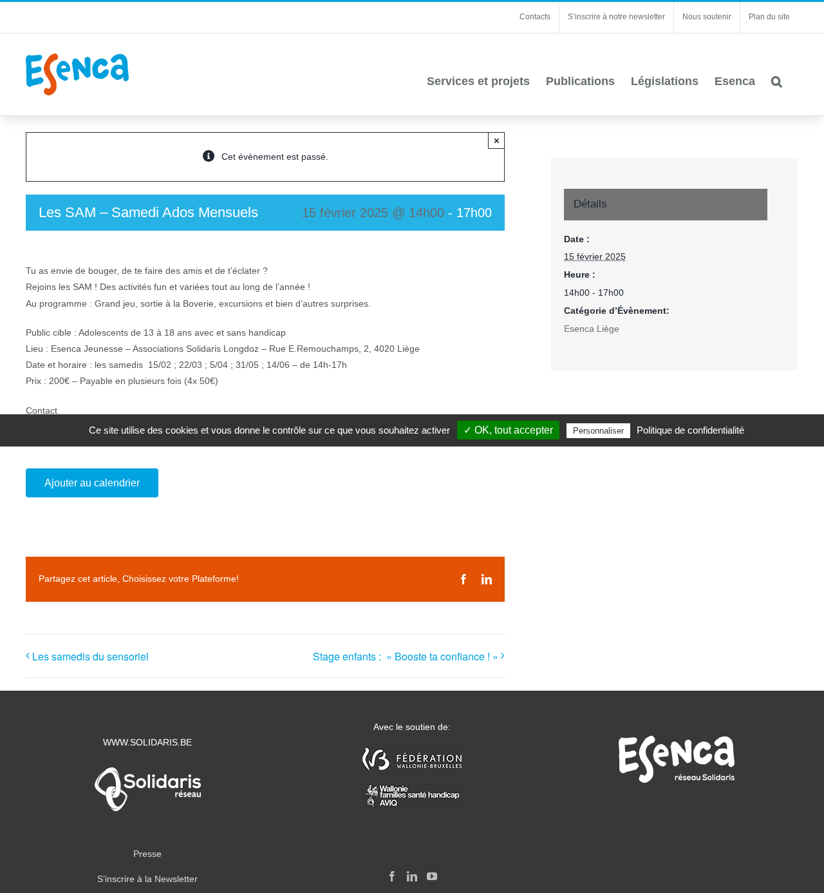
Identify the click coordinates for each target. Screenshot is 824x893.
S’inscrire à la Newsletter (147, 879)
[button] (776, 81)
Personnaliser (598, 431)
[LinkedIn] (412, 876)
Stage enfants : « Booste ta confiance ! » (405, 656)
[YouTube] (432, 876)
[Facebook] (392, 876)
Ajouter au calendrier (92, 482)
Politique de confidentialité (690, 430)
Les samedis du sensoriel (90, 656)
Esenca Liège (591, 328)
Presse (147, 854)
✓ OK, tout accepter (508, 430)
